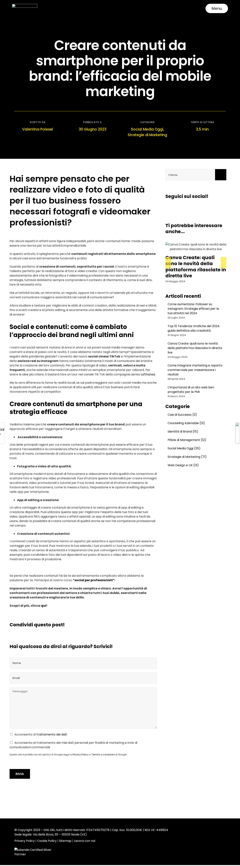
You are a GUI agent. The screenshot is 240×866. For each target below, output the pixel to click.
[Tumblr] (136, 624)
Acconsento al (40, 734)
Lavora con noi (84, 841)
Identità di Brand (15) (183, 431)
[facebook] (167, 207)
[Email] (154, 624)
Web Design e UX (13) (183, 465)
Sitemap (65, 841)
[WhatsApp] (130, 624)
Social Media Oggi (147, 129)
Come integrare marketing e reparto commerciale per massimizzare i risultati (194, 266)
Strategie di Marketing (147, 134)
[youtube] (187, 207)
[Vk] (148, 624)
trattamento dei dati (52, 734)
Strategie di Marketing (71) (187, 457)
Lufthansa (148, 374)
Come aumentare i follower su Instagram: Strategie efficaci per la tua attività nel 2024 (193, 308)
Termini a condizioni (103, 754)
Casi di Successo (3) (182, 414)
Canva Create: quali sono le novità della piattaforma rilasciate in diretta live (195, 348)
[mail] (194, 207)
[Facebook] (112, 624)
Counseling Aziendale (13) (186, 423)
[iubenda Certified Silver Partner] (37, 852)
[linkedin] (180, 207)
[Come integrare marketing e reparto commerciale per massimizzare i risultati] (195, 246)
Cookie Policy (47, 841)
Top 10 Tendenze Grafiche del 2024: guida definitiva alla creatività (194, 328)
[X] (118, 624)
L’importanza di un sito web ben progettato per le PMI (191, 389)
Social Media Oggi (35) (184, 448)
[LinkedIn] (124, 624)
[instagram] (174, 207)
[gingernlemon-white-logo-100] (24, 5)
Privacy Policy (80, 754)
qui (43, 605)
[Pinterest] (142, 624)
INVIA (20, 773)
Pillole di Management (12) (187, 440)
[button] (168, 262)
